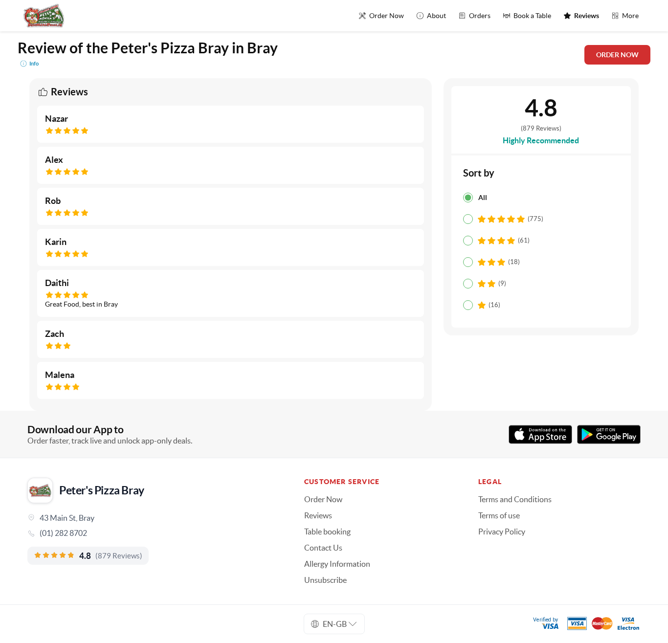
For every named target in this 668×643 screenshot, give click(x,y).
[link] (152, 533)
